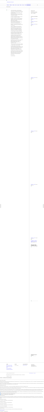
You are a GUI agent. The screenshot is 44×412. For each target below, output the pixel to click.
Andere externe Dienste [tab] (2, 395)
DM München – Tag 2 (33, 184)
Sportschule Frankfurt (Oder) (9, 365)
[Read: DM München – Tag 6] (31, 20)
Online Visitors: (32, 364)
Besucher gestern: (33, 365)
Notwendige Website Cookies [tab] (3, 385)
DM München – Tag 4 (33, 77)
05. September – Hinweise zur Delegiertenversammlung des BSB (34, 241)
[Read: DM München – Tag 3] (31, 79)
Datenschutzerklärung (2, 410)
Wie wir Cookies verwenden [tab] (2, 380)
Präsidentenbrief (8, 6)
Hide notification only (6, 411)
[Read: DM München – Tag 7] (31, 17)
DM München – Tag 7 (33, 18)
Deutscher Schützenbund (8, 368)
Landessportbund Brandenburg (9, 369)
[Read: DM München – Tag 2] (31, 132)
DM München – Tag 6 (33, 21)
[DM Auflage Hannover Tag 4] (43, 206)
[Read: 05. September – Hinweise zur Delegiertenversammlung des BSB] (31, 239)
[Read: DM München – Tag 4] (31, 25)
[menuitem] (7, 5)
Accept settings (1, 411)
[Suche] (37, 5)
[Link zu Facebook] (37, 2)
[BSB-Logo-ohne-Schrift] (10, 2)
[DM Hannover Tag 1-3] (0, 206)
